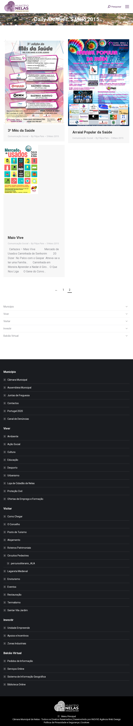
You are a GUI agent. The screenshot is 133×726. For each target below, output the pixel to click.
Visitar (6, 321)
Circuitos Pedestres (18, 555)
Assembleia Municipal (19, 387)
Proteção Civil (14, 491)
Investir (7, 328)
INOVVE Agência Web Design (106, 719)
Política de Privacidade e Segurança (61, 722)
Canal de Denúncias (18, 418)
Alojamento (13, 540)
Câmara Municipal (17, 379)
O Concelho (13, 524)
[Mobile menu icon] (127, 6)
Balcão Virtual (11, 335)
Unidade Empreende (18, 627)
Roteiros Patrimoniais (19, 547)
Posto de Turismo (17, 532)
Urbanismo (13, 475)
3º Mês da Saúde (21, 130)
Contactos (13, 403)
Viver (6, 314)
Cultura (11, 452)
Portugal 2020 (15, 411)
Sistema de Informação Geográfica (26, 676)
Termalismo (14, 602)
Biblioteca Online (16, 684)
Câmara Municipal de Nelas (26, 719)
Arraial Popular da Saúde (92, 132)
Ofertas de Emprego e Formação (25, 499)
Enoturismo (13, 579)
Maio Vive (15, 238)
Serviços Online (15, 668)
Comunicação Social (18, 136)
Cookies (85, 722)
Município (8, 306)
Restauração (14, 594)
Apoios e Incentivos (18, 635)
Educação (12, 459)
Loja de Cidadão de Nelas (21, 483)
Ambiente (12, 436)
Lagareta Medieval (17, 571)
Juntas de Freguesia (18, 395)
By (37, 136)
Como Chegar (15, 516)
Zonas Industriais (16, 643)
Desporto (12, 467)
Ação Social (13, 444)
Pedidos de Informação (20, 661)
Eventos (11, 586)
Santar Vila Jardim (17, 610)
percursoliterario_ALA (23, 563)
